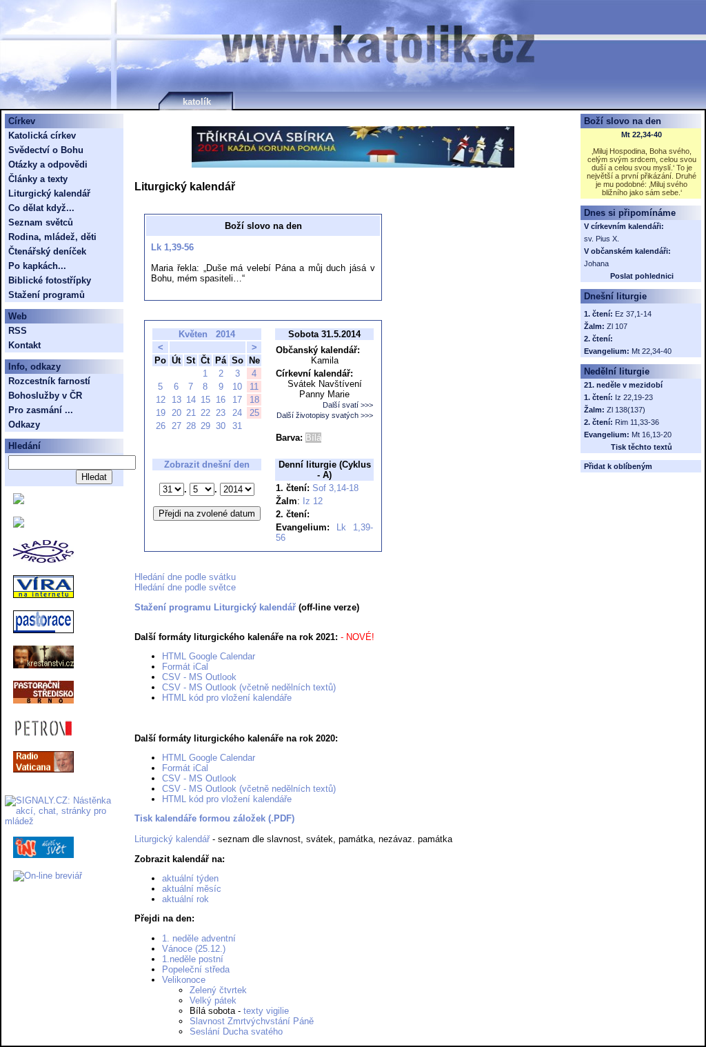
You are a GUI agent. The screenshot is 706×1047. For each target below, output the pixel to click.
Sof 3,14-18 (335, 488)
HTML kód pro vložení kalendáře (227, 697)
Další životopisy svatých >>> (324, 415)
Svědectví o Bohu (45, 150)
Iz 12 (313, 501)
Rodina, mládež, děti (52, 237)
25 (254, 413)
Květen (193, 334)
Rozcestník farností (49, 381)
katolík (197, 102)
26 (160, 426)
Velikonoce (183, 980)
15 (205, 400)
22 (205, 413)
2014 (225, 334)
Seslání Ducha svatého (236, 1031)
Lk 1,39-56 (172, 247)
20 (176, 413)
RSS (17, 331)
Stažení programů (46, 295)
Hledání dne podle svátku (185, 577)
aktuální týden (190, 878)
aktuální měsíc (191, 889)
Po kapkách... (37, 266)
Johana (596, 263)
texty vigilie (266, 1011)
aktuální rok (185, 899)
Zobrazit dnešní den (207, 464)
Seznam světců (40, 222)
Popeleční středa (196, 969)
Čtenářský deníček (47, 251)
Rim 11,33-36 (637, 422)
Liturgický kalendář (172, 839)
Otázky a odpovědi (48, 164)
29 (205, 426)
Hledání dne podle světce (185, 587)
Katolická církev (42, 135)
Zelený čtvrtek (218, 990)
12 (160, 400)
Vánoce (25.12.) (193, 949)
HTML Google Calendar (208, 656)
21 (191, 413)
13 (176, 400)
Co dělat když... (41, 208)
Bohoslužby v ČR (45, 395)
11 (254, 386)
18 (254, 400)
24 (237, 413)
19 (160, 413)
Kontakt (24, 345)
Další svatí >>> (348, 405)
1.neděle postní (192, 959)
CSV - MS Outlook (199, 677)
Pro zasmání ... (40, 410)
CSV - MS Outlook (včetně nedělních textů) (249, 687)
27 (176, 426)
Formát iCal (185, 666)
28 (191, 426)
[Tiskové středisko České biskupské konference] (18, 524)
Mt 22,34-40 (641, 134)
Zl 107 (617, 326)
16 (220, 400)
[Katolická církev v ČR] (18, 501)
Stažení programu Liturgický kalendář (215, 607)
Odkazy (24, 424)
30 (220, 426)
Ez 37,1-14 (633, 314)
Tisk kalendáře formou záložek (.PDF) (214, 818)
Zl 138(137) (626, 410)
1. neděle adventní (199, 938)
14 (191, 400)
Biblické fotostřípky (49, 280)
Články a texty (38, 179)
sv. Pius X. (601, 239)
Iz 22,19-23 (634, 397)
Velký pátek (213, 1000)
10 (237, 386)
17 (237, 400)
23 (220, 413)
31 (237, 426)
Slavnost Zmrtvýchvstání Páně (252, 1021)
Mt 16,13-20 (652, 434)
